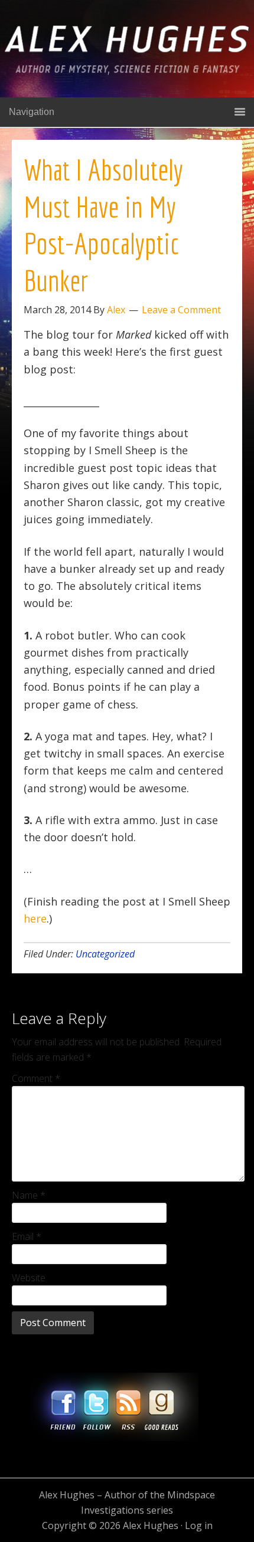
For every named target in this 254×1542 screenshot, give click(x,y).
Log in (199, 1525)
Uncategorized (105, 953)
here (35, 918)
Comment (36, 1078)
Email (26, 1236)
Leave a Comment (181, 309)
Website (28, 1277)
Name (28, 1195)
